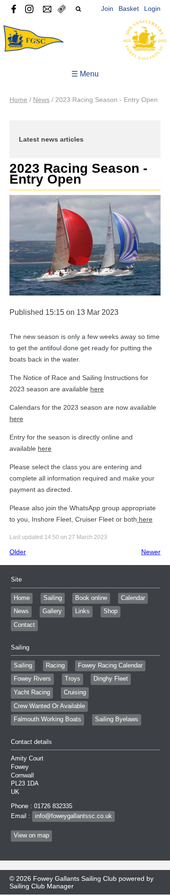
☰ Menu (85, 74)
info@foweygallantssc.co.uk (73, 816)
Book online (91, 598)
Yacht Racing (32, 692)
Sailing (52, 598)
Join (107, 8)
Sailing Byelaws (116, 719)
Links (82, 611)
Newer (151, 552)
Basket (129, 8)
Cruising (75, 692)
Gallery (52, 611)
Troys (72, 678)
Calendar (133, 598)
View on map (31, 835)
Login (152, 8)
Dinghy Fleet (111, 678)
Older (17, 552)
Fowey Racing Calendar (110, 665)
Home (18, 99)
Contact (24, 625)
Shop (110, 611)
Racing (55, 665)
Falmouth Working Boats (47, 719)
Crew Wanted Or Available (49, 706)
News (41, 99)
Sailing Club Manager (41, 886)
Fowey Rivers (32, 678)
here (97, 389)
